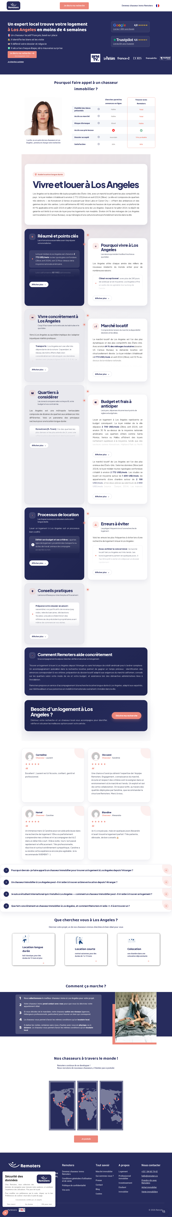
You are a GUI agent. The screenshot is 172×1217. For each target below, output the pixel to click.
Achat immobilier (149, 1187)
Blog (98, 1189)
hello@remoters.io (150, 1176)
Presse (99, 1180)
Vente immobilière (150, 1192)
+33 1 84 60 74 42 (150, 1171)
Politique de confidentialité (74, 1185)
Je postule (86, 1139)
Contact (99, 1185)
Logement (123, 1171)
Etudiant (122, 1187)
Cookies (99, 1194)
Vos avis (66, 1190)
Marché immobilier (104, 1171)
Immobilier (123, 1192)
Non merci (11, 1204)
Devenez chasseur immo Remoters (137, 5)
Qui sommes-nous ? (105, 1176)
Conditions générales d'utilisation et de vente (77, 1179)
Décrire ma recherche (126, 715)
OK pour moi (47, 1204)
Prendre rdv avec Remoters (149, 1181)
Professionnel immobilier (125, 1177)
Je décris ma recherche (74, 5)
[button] (5, 1213)
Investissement (125, 1183)
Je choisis (29, 1204)
